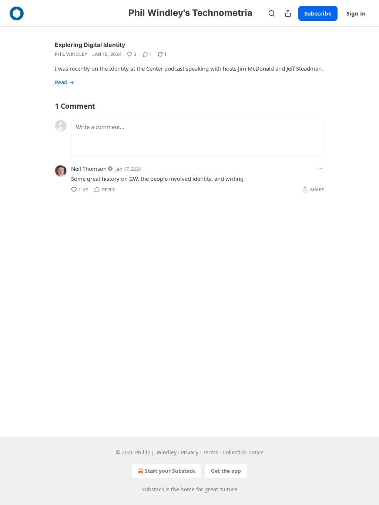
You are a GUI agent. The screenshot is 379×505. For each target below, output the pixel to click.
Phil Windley (71, 54)
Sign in (356, 13)
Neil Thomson (89, 168)
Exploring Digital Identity (90, 44)
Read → (64, 82)
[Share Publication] (288, 13)
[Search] (271, 13)
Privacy (189, 452)
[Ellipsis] (320, 168)
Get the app (226, 470)
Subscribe (318, 13)
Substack (153, 489)
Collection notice (243, 452)
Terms (210, 452)
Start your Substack (170, 470)
